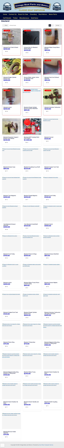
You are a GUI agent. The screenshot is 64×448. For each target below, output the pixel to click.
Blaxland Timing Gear (29, 342)
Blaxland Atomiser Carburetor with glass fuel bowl (52, 313)
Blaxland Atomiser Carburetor (52, 107)
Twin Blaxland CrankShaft (31, 224)
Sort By (57, 25)
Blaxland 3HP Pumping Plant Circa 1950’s (31, 137)
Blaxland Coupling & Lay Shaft (32, 167)
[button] (4, 67)
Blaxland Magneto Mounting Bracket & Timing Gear (52, 343)
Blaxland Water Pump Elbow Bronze (52, 48)
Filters (6, 25)
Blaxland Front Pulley (50, 195)
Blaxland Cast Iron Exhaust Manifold (51, 78)
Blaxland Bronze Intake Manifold (9, 432)
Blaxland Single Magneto (30, 195)
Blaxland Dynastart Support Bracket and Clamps (10, 137)
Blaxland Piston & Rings (30, 254)
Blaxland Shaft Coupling (50, 401)
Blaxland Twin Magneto (9, 195)
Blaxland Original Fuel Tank (10, 312)
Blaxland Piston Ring (8, 342)
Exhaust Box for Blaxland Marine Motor (30, 48)
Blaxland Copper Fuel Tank (51, 167)
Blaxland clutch (8, 107)
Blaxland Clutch (48, 224)
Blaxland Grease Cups (9, 167)
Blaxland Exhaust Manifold (51, 254)
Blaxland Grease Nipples (50, 282)
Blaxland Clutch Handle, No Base (51, 372)
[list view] (53, 25)
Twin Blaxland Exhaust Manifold (9, 224)
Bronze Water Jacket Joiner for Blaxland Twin (31, 78)
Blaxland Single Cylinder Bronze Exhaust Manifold (31, 108)
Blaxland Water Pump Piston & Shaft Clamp (31, 283)
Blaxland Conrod (48, 137)
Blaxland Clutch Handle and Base (31, 402)
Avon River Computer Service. (46, 445)
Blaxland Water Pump (29, 372)
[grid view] (50, 25)
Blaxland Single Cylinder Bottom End (10, 78)
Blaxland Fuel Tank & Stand (11, 47)
